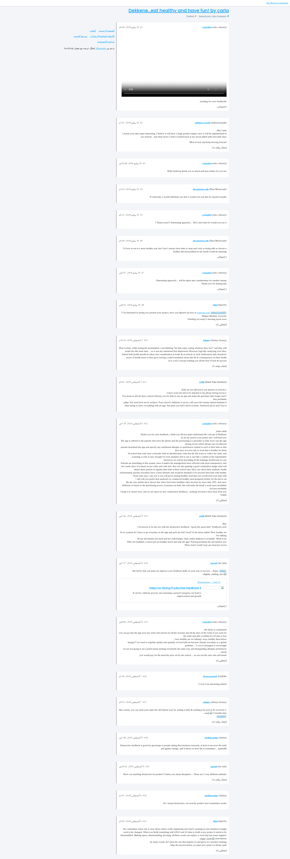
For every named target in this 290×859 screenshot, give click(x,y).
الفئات (93, 31)
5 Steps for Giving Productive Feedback (175, 588)
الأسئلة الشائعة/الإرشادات (102, 36)
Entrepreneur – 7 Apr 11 (209, 582)
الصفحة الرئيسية (106, 31)
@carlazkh (221, 716)
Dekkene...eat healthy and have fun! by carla (179, 10)
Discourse (101, 48)
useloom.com (203, 312)
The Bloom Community (277, 3)
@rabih (223, 571)
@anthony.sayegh (218, 313)
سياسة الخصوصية (105, 41)
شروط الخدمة (80, 36)
